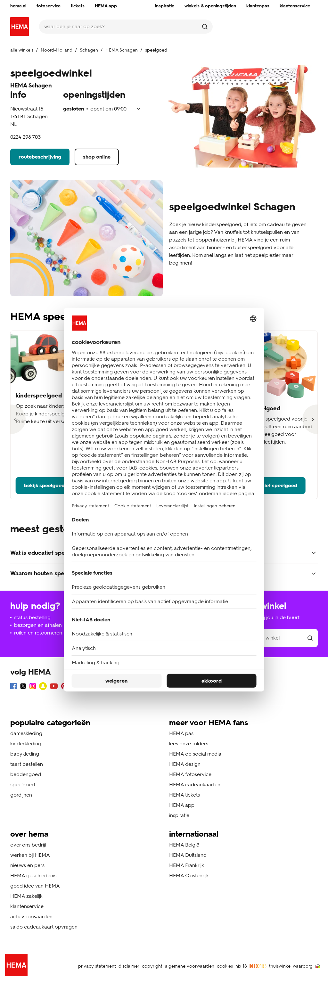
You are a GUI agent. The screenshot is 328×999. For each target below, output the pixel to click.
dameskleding (26, 733)
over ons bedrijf (28, 845)
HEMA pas (181, 733)
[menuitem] (18, 6)
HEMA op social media (195, 754)
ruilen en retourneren (38, 633)
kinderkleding (25, 744)
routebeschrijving (40, 157)
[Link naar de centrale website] (19, 26)
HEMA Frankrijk (186, 865)
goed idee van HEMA (35, 886)
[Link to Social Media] (13, 687)
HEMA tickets (184, 795)
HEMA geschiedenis (33, 875)
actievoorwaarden (31, 916)
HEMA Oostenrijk (189, 875)
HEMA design (185, 764)
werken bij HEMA (30, 855)
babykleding (24, 754)
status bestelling (32, 617)
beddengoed (25, 774)
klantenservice (27, 906)
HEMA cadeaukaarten (194, 785)
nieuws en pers (27, 865)
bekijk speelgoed (44, 485)
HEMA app (181, 805)
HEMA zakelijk (26, 896)
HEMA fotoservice (190, 774)
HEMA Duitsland (188, 855)
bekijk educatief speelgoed (265, 485)
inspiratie (179, 815)
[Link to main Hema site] (17, 966)
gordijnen (21, 795)
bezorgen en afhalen (38, 625)
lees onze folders (188, 744)
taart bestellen (26, 764)
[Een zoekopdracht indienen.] (205, 26)
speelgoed (22, 785)
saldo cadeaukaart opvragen (44, 927)
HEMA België (184, 845)
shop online (97, 157)
